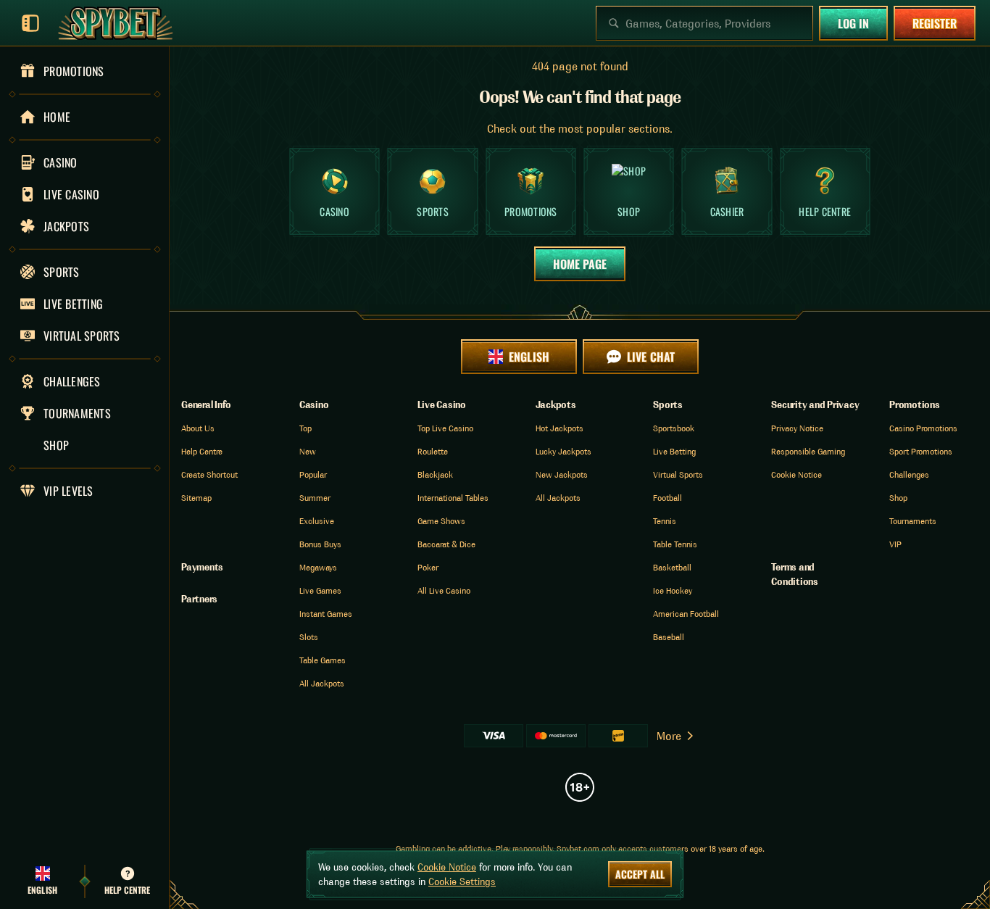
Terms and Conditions (794, 574)
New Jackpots (562, 474)
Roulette (432, 451)
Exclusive (316, 520)
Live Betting (674, 451)
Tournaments (912, 520)
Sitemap (196, 497)
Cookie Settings (462, 881)
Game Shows (441, 520)
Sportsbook (673, 428)
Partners (199, 598)
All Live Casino (443, 590)
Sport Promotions (920, 451)
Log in (853, 23)
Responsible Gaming (808, 451)
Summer (314, 497)
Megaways (318, 567)
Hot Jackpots (559, 428)
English (529, 356)
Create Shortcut (209, 474)
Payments (202, 566)
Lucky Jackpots (563, 451)
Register (934, 23)
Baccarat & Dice (446, 544)
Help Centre (201, 451)
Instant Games (325, 613)
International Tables (452, 497)
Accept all (640, 873)
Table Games (322, 660)
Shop (898, 497)
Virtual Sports (678, 474)
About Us (198, 428)
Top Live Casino (445, 428)
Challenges (909, 474)
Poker (427, 567)
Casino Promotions (923, 428)
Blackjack (435, 474)
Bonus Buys (320, 544)
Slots (308, 636)
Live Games (320, 590)
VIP (895, 544)
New (307, 451)
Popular (313, 474)
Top (305, 428)
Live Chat (650, 356)
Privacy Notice (797, 428)
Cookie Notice (796, 474)
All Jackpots (321, 683)
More (669, 736)
